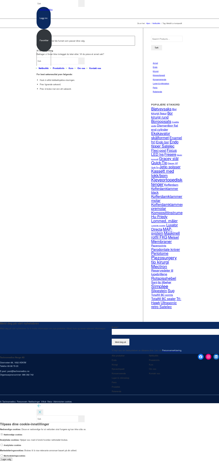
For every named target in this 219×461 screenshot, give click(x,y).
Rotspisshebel (163, 278)
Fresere (170, 154)
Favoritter (44, 40)
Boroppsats (161, 121)
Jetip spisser (170, 166)
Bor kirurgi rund (162, 114)
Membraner (161, 241)
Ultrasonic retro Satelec (164, 304)
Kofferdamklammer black (164, 190)
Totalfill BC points (162, 295)
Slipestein (159, 290)
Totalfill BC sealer (163, 298)
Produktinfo (154, 360)
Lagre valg (6, 459)
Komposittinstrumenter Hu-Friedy (170, 214)
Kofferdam (171, 184)
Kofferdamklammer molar (166, 198)
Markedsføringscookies (14, 455)
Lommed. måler (164, 220)
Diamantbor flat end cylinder (164, 127)
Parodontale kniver (165, 249)
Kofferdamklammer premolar (167, 206)
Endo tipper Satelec (164, 144)
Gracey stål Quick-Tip (164, 160)
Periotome (159, 253)
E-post (115, 327)
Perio (155, 87)
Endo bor (162, 142)
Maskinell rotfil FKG (165, 235)
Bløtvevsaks (161, 108)
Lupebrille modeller (158, 225)
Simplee (159, 286)
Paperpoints (158, 245)
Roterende (157, 91)
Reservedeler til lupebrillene (162, 272)
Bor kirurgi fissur (164, 111)
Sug (171, 290)
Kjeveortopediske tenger (168, 181)
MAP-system (161, 231)
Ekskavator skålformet (160, 135)
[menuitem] (44, 68)
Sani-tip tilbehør (161, 282)
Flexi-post (158, 150)
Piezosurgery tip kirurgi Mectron (164, 261)
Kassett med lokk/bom (162, 173)
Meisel (173, 237)
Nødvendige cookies (12, 434)
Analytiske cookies (12, 445)
